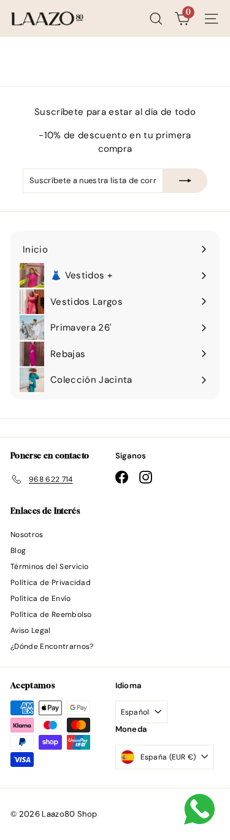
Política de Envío (40, 598)
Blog (18, 550)
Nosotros (27, 535)
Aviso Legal (30, 630)
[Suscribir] (185, 180)
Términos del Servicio (49, 566)
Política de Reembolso (51, 614)
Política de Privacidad (50, 582)
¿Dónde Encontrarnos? (52, 646)
